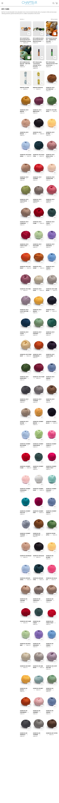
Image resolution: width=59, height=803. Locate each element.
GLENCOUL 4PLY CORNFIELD (24, 222)
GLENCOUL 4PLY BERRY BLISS (37, 110)
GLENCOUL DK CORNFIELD (49, 599)
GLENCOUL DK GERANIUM (36, 644)
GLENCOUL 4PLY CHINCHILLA (37, 200)
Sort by (22, 19)
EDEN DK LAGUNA (24, 87)
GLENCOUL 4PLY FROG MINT (37, 244)
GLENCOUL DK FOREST (36, 622)
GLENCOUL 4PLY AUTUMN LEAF (50, 88)
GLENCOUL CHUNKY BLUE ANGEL (25, 444)
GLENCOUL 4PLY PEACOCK (50, 332)
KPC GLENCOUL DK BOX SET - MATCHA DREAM (25, 63)
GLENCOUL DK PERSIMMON (23, 711)
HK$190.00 (22, 66)
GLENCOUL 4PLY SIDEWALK (24, 399)
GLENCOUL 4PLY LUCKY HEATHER (24, 310)
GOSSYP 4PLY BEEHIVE (36, 778)
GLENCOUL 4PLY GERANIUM (50, 244)
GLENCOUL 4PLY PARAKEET (37, 332)
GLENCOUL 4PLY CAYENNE (37, 177)
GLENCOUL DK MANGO (23, 689)
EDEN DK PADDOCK (38, 87)
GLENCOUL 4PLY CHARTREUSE (24, 200)
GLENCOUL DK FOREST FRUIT (49, 622)
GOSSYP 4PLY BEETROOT (49, 778)
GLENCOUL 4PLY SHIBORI (50, 377)
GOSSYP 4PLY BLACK (38, 800)
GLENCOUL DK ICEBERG (49, 644)
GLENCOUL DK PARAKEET (49, 689)
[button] (53, 3)
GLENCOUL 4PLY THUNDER (37, 399)
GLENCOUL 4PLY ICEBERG (50, 267)
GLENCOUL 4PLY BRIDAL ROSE (50, 155)
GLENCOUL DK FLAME (25, 621)
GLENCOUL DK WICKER (23, 756)
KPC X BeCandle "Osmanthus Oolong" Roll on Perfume (37, 64)
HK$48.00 (25, 89)
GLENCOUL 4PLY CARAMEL (24, 177)
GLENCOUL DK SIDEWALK (23, 733)
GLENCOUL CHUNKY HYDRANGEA (25, 489)
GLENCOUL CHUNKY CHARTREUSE (38, 444)
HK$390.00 (25, 43)
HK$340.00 (35, 43)
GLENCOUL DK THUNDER (36, 733)
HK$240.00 (48, 43)
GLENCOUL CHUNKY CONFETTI (51, 444)
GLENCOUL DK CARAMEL (23, 599)
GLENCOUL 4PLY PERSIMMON (37, 355)
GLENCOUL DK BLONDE (49, 556)
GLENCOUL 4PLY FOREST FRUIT (24, 244)
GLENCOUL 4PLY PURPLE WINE (50, 355)
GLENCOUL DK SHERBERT (36, 711)
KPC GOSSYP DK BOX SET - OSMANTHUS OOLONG (51, 39)
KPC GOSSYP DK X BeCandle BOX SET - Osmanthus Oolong (25, 39)
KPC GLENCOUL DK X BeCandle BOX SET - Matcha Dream (38, 39)
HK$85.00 (35, 424)
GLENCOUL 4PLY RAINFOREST (24, 377)
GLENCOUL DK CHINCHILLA (36, 599)
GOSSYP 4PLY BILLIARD (23, 801)
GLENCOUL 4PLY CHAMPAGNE (50, 177)
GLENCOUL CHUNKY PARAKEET (51, 489)
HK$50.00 (38, 758)
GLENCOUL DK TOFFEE (51, 733)
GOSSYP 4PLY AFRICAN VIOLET (37, 756)
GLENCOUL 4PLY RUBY (38, 377)
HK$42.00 (48, 90)
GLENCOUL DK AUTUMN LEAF (36, 534)
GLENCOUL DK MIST (38, 688)
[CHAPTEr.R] (29, 3)
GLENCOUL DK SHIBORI (49, 711)
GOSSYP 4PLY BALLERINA (23, 778)
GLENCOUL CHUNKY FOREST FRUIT (51, 467)
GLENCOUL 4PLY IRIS (25, 289)
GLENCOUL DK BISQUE (25, 555)
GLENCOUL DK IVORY (25, 666)
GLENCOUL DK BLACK (38, 555)
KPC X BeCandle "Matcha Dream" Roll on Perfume (51, 63)
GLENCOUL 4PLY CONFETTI (50, 200)
